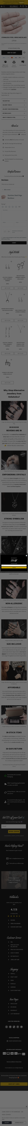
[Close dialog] (26, 555)
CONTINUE (14, 567)
